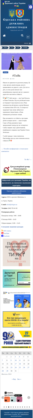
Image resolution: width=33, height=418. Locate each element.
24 (15, 367)
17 (15, 364)
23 (11, 367)
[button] (30, 7)
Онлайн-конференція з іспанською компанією (14, 150)
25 (20, 367)
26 (24, 367)
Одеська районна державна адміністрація (16, 23)
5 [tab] (13, 407)
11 (20, 360)
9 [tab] (22, 407)
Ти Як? (28, 159)
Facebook (6, 236)
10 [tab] (25, 407)
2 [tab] (6, 407)
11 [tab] (27, 407)
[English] (15, 6)
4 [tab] (11, 407)
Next (28, 397)
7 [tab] (18, 407)
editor (13, 78)
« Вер (14, 379)
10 (15, 360)
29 (7, 371)
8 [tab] (20, 407)
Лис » (19, 379)
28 (3, 371)
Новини (5, 72)
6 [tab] (15, 407)
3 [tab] (9, 407)
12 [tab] (29, 407)
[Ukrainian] (17, 6)
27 (28, 367)
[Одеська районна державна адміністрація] (4, 36)
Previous (2, 397)
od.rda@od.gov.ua (11, 204)
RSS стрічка (7, 231)
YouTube (6, 233)
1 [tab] (4, 407)
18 (20, 364)
